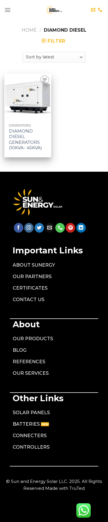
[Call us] (100, 9)
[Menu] (7, 10)
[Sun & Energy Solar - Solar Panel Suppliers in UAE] (54, 10)
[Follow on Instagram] (29, 228)
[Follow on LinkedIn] (81, 228)
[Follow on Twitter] (39, 228)
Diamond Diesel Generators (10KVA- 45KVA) (25, 139)
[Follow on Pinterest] (70, 228)
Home (29, 30)
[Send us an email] (93, 9)
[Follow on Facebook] (18, 228)
